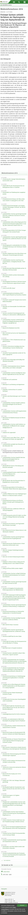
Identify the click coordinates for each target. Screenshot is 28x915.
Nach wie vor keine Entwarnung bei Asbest (13, 556)
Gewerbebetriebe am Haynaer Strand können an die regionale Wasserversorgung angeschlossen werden (14, 740)
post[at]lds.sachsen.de (13, 902)
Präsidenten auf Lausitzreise (10, 379)
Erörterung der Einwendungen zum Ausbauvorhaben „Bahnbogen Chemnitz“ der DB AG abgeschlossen (14, 207)
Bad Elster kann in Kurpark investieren (12, 648)
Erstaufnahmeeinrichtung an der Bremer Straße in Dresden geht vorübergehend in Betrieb (13, 502)
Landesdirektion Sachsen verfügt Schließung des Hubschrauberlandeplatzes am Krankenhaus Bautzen (14, 575)
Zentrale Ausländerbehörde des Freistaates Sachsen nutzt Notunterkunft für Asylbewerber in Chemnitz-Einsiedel (14, 855)
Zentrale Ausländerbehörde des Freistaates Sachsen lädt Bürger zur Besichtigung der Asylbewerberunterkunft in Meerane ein (14, 669)
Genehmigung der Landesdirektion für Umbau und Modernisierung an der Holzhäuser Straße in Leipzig (14, 247)
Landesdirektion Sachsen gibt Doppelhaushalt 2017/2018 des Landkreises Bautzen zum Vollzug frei (14, 238)
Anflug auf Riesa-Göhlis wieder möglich (13, 568)
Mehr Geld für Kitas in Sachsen (10, 624)
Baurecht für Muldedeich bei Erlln (11, 328)
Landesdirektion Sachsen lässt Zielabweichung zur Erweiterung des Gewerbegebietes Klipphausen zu (14, 813)
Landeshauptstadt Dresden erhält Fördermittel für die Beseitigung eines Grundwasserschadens (14, 474)
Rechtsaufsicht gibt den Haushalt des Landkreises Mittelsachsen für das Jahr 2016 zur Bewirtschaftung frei (14, 707)
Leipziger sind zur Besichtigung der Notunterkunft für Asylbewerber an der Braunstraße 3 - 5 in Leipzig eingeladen (14, 686)
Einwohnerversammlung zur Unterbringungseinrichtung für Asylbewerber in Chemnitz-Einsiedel (14, 678)
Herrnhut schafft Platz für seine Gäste (12, 636)
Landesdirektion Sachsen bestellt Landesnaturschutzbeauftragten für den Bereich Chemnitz (14, 404)
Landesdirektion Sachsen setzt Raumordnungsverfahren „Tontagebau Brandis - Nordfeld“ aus (14, 261)
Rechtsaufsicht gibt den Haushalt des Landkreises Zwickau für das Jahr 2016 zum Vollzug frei (14, 789)
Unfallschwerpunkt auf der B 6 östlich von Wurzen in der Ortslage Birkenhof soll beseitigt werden (14, 517)
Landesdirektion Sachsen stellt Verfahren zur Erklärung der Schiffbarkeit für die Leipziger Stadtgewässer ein (14, 426)
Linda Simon (6, 871)
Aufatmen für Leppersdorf (9, 432)
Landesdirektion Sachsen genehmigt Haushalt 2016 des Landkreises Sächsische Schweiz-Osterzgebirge (14, 215)
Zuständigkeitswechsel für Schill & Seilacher (14, 714)
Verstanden (22, 905)
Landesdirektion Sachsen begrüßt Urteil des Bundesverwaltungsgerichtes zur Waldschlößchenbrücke (14, 459)
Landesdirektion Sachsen (7, 5)
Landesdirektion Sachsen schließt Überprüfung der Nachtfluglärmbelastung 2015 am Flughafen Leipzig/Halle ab (14, 321)
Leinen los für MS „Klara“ (9, 288)
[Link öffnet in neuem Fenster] (4, 2)
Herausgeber (4, 888)
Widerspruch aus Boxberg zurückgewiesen (13, 384)
